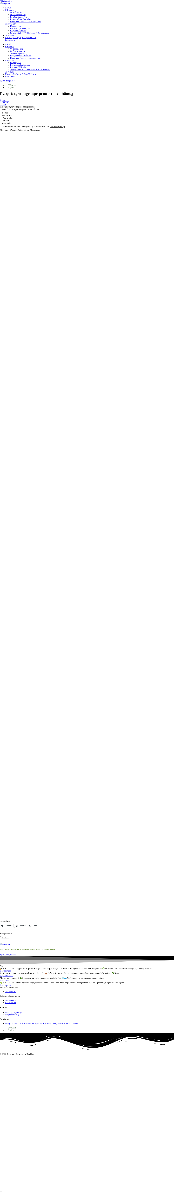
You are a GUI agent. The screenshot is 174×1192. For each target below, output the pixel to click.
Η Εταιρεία (9, 10)
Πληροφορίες (15, 26)
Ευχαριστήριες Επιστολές (20, 19)
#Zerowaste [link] (35, 130)
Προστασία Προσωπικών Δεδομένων (25, 21)
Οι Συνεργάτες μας (17, 15)
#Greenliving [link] (23, 130)
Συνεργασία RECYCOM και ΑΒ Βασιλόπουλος (30, 33)
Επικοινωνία (10, 40)
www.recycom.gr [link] (57, 126)
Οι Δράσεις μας (16, 12)
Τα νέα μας (9, 35)
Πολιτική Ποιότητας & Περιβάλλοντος (20, 38)
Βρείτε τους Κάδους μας (20, 28)
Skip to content (6, 1)
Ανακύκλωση (10, 24)
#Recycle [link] (13, 130)
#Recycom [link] (4, 130)
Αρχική (8, 8)
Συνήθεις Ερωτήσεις (18, 17)
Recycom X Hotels (18, 31)
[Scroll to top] (1, 1191)
